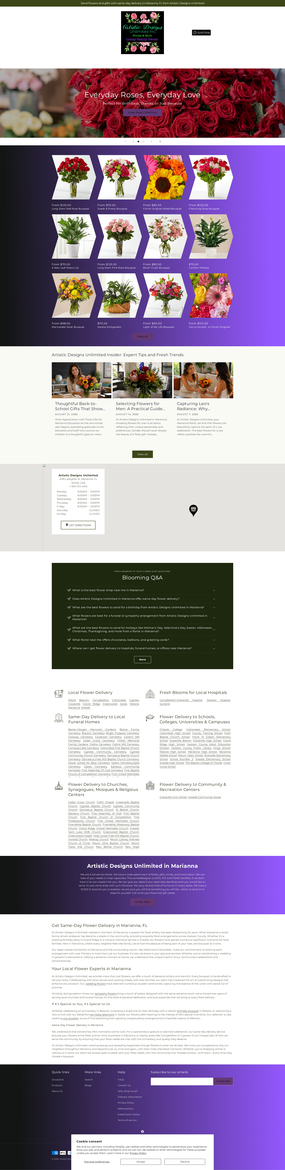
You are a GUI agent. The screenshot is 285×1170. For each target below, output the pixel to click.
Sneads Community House (204, 797)
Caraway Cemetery (80, 736)
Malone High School (173, 751)
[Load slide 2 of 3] (138, 141)
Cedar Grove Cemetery (98, 740)
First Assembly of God (106, 813)
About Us (57, 1091)
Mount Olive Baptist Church (110, 843)
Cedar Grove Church (81, 802)
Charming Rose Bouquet (204, 208)
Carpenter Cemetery (108, 736)
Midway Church (99, 839)
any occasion (71, 1018)
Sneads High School (172, 762)
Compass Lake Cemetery (83, 747)
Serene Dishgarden (109, 326)
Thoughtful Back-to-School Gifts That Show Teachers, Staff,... (79, 406)
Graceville (74, 703)
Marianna (74, 707)
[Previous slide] (125, 141)
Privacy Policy (138, 1153)
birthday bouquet (188, 1010)
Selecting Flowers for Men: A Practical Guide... (140, 406)
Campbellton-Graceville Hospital (181, 700)
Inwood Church (78, 839)
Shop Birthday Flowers (142, 112)
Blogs (88, 1085)
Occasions (58, 1079)
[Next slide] (151, 141)
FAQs (121, 1079)
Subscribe (223, 1081)
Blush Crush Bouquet (156, 267)
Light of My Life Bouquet (158, 326)
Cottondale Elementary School (208, 729)
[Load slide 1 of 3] (133, 141)
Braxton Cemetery (93, 733)
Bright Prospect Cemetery (122, 733)
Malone (134, 703)
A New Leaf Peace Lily (65, 267)
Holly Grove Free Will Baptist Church (116, 835)
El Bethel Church (127, 809)
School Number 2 (181, 759)
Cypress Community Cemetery (105, 751)
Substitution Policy (129, 1114)
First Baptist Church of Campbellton (105, 817)
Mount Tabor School (190, 755)
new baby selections (101, 1014)
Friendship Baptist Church (84, 824)
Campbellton (101, 700)
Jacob (123, 703)
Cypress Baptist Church (95, 806)
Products (57, 1085)
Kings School (221, 747)
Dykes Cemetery (95, 766)
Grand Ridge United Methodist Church (103, 828)
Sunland (165, 703)
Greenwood (110, 703)
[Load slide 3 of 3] (143, 141)
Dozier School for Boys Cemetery (89, 762)
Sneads (85, 707)
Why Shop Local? (128, 1091)
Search (89, 1079)
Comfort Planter (199, 267)
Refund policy (126, 1108)
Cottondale (119, 700)
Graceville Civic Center (173, 797)
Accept (141, 1161)
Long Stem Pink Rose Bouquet (116, 267)
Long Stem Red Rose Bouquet (70, 208)
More (142, 659)
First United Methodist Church (118, 820)
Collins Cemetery (100, 744)
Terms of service (127, 1120)
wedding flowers (95, 983)
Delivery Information (130, 1096)
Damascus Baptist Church (96, 809)
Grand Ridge (91, 703)
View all (142, 336)
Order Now (142, 901)
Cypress (134, 700)
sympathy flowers (105, 993)
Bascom (84, 700)
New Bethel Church (109, 846)
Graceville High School (207, 740)
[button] (125, 60)
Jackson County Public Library (191, 747)
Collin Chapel (105, 802)
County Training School (207, 733)
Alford (72, 700)
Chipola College (171, 729)
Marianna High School (202, 751)
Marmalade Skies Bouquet (68, 326)
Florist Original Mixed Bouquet (162, 208)
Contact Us (124, 1085)
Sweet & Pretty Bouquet (112, 208)
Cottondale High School (175, 733)
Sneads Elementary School (212, 759)
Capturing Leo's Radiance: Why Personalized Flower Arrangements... (198, 406)
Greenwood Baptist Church (121, 831)
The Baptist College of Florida (203, 762)
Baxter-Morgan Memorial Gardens (92, 729)
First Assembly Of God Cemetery (102, 770)
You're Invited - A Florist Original (209, 326)
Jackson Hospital (218, 700)
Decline (185, 1161)
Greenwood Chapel (80, 835)
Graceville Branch (180, 740)
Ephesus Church (78, 813)
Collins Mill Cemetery (125, 744)
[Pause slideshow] (159, 141)
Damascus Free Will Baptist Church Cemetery (110, 759)
